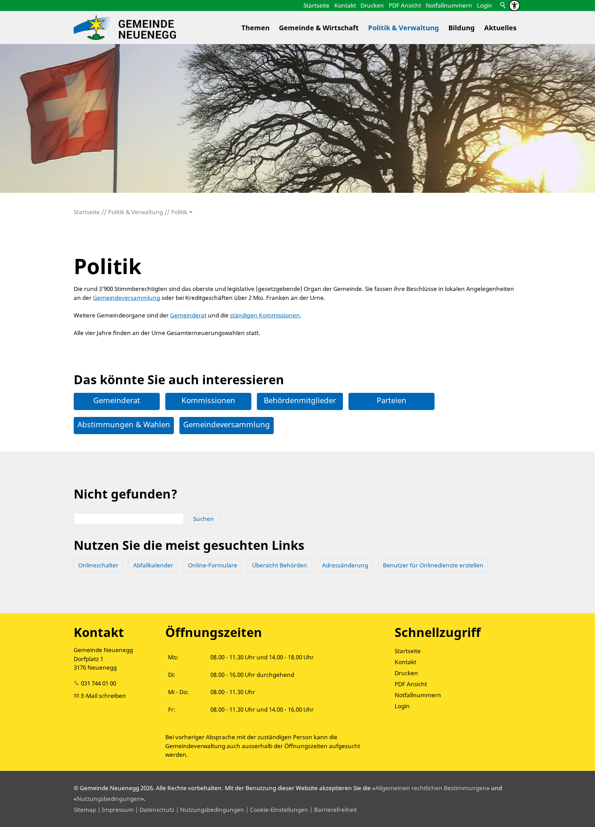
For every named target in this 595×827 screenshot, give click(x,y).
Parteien (391, 400)
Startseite (316, 5)
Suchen (203, 519)
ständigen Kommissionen (265, 315)
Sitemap (85, 810)
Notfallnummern (449, 5)
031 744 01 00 (98, 683)
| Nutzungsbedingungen (209, 810)
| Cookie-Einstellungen (276, 810)
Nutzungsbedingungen (109, 799)
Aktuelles (500, 27)
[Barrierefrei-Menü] (514, 5)
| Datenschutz (154, 810)
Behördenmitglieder (300, 400)
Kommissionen (208, 400)
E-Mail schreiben (103, 696)
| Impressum (115, 810)
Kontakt (345, 5)
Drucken (372, 5)
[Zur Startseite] (125, 27)
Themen (255, 27)
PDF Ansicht (405, 5)
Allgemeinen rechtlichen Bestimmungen (431, 788)
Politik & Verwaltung (403, 27)
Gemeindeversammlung (126, 298)
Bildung (461, 27)
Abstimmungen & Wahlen (123, 424)
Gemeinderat (188, 315)
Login (484, 5)
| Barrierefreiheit (332, 810)
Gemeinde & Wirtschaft (319, 27)
